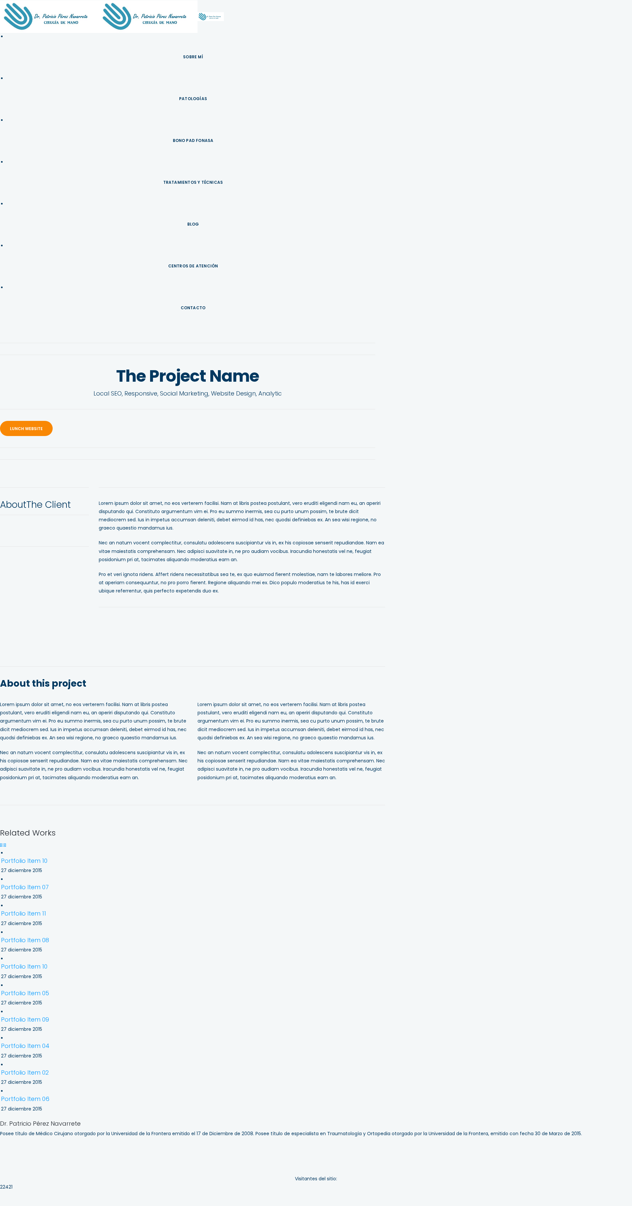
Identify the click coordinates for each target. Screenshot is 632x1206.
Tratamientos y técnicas (193, 182)
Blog (193, 224)
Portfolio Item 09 (25, 1019)
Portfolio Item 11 (23, 913)
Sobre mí (193, 57)
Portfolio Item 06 (25, 1099)
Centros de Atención (193, 266)
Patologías (193, 98)
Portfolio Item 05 (25, 993)
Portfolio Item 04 (25, 1046)
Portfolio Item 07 (25, 887)
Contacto (193, 308)
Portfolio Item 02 (25, 1072)
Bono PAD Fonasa (193, 140)
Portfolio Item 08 (25, 940)
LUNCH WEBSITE (26, 428)
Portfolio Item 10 (24, 861)
